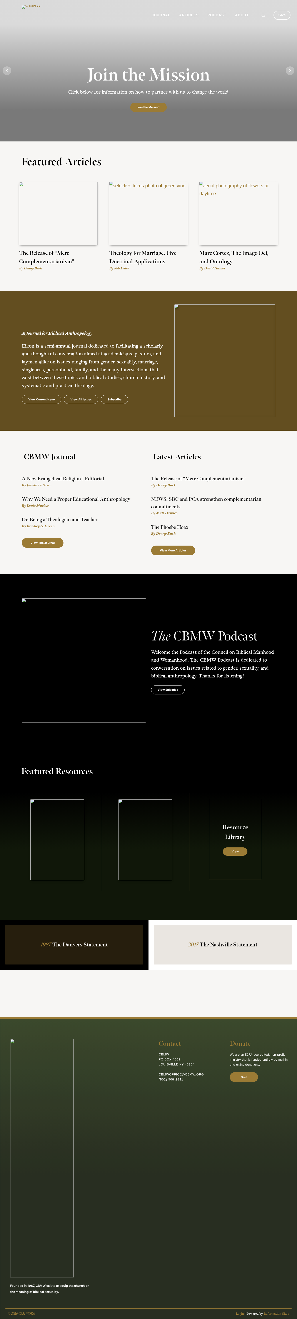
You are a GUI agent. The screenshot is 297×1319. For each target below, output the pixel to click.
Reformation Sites (276, 1314)
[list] (148, 70)
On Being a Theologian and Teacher (59, 520)
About (242, 15)
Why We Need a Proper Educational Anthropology (76, 499)
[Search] (263, 15)
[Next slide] (290, 70)
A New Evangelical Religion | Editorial (63, 479)
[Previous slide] (7, 70)
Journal (161, 15)
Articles (189, 15)
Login (240, 1314)
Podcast (216, 15)
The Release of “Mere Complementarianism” (198, 479)
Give (282, 15)
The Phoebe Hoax (170, 527)
